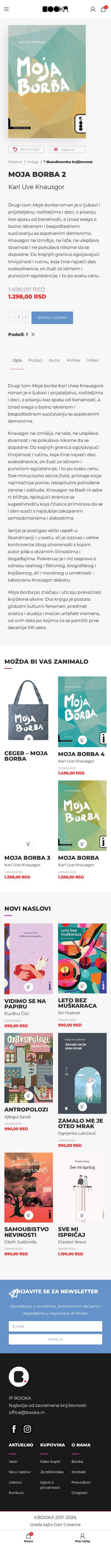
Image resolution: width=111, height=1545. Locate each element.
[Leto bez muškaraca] (82, 958)
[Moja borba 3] (28, 815)
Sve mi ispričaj (71, 1232)
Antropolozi (26, 1109)
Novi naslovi (20, 1472)
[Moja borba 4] (82, 711)
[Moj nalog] (93, 9)
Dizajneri (80, 1492)
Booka (77, 1461)
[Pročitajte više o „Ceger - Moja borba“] (28, 739)
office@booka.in (27, 1412)
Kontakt (79, 1472)
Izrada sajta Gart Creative (55, 1524)
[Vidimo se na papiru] (28, 958)
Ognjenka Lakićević (77, 1133)
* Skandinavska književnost (68, 162)
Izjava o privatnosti (50, 1485)
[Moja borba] (82, 815)
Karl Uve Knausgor (36, 187)
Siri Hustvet (69, 1012)
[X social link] (33, 334)
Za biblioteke (52, 1472)
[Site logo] (55, 8)
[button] (82, 740)
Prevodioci (81, 1482)
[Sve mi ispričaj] (82, 1188)
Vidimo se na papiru (25, 1004)
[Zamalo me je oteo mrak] (82, 1073)
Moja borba (78, 857)
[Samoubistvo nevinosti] (28, 1188)
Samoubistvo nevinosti (26, 1232)
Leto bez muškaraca (77, 1003)
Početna (15, 162)
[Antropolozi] (28, 1068)
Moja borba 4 (81, 754)
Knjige (32, 162)
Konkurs (16, 1492)
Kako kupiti (50, 1461)
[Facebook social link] (27, 334)
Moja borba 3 (27, 857)
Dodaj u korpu (52, 317)
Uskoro (15, 1482)
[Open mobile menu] (6, 9)
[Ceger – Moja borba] (28, 711)
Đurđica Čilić (16, 1013)
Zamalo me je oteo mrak (80, 1123)
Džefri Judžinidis (20, 1241)
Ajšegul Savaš (17, 1116)
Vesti (13, 1461)
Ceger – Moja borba (26, 756)
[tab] (17, 360)
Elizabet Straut (72, 1241)
